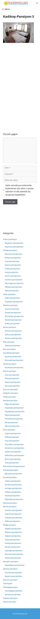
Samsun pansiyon (10, 580)
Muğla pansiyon (9, 525)
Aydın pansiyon (9, 294)
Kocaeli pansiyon (10, 477)
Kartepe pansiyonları (13, 488)
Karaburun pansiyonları (14, 448)
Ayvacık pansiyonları (13, 356)
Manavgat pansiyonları (14, 283)
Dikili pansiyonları (12, 437)
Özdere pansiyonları (13, 451)
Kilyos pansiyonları (12, 415)
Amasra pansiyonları (13, 331)
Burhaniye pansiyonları (14, 316)
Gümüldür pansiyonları (14, 444)
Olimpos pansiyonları (13, 287)
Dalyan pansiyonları (13, 536)
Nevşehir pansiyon (10, 561)
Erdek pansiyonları (12, 323)
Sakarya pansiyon (10, 569)
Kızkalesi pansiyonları (13, 517)
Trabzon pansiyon (10, 598)
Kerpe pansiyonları (12, 495)
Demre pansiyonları (13, 265)
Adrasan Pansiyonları (13, 254)
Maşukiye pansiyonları (14, 499)
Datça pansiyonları (12, 539)
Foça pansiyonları (12, 440)
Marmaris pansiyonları (14, 554)
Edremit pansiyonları (13, 320)
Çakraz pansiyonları (13, 334)
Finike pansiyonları (12, 268)
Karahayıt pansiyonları (14, 367)
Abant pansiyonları (12, 345)
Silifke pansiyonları (12, 521)
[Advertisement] (20, 67)
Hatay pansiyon (9, 397)
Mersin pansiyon (10, 506)
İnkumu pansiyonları (13, 338)
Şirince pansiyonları (13, 459)
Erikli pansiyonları (12, 378)
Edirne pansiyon (9, 371)
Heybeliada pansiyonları (15, 411)
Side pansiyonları (12, 290)
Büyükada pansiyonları (14, 408)
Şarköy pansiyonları (13, 594)
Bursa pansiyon (9, 349)
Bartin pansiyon (9, 327)
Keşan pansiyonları (12, 382)
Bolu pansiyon (9, 342)
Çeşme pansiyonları (13, 433)
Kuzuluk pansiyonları (13, 572)
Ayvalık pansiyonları (13, 312)
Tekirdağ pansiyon (10, 587)
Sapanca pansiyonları (13, 576)
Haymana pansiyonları (14, 246)
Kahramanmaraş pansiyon (14, 466)
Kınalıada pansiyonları (14, 419)
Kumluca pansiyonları (14, 279)
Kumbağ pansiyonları (13, 591)
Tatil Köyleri (7, 583)
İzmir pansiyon (9, 429)
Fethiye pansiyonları (13, 543)
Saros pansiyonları (12, 386)
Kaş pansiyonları (11, 272)
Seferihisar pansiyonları (14, 455)
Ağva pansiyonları (12, 404)
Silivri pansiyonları (12, 426)
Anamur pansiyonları (13, 510)
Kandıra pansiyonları (13, 484)
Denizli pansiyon (9, 364)
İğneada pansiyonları (13, 473)
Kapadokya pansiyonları (14, 565)
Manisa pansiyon (10, 503)
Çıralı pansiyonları (12, 261)
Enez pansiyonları (12, 375)
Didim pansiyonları (12, 298)
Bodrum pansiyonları (13, 532)
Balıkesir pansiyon (10, 305)
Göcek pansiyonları (12, 547)
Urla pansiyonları (12, 462)
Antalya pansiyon (10, 250)
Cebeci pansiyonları (13, 481)
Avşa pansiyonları (12, 309)
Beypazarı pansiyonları (14, 243)
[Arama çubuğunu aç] (37, 3)
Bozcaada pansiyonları (14, 360)
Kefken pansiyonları (13, 492)
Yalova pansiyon (9, 602)
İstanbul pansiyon (10, 400)
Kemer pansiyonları (13, 276)
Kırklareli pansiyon (10, 470)
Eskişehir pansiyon (10, 393)
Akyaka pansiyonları (13, 528)
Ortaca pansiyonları (13, 558)
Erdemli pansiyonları (13, 514)
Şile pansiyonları (11, 422)
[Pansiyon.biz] (15, 3)
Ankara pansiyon (10, 239)
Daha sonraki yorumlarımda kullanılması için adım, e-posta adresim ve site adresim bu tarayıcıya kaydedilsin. (19, 190)
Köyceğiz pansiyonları (13, 550)
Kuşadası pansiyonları (14, 301)
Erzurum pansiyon (10, 389)
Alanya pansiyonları (13, 257)
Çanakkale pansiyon (11, 353)
